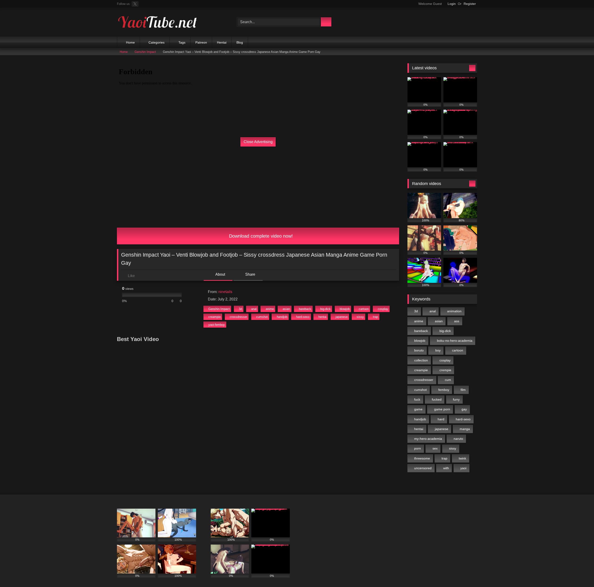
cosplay (383, 309)
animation (454, 311)
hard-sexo (302, 317)
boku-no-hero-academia (454, 340)
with (446, 468)
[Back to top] (580, 573)
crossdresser (238, 317)
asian (286, 309)
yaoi (463, 468)
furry (456, 399)
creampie (214, 317)
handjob (282, 317)
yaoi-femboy (216, 324)
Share (249, 274)
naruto (458, 438)
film (463, 390)
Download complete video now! (260, 236)
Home (130, 42)
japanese (342, 317)
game (418, 409)
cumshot (262, 317)
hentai (322, 317)
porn (417, 448)
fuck (417, 399)
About (220, 274)
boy (438, 350)
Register (470, 4)
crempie (445, 370)
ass (456, 321)
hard (441, 419)
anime (270, 309)
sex (435, 448)
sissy (360, 317)
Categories (156, 42)
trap (375, 317)
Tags (181, 42)
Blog (239, 42)
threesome (422, 458)
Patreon (201, 42)
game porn (442, 409)
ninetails (225, 292)
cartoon (364, 309)
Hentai (221, 42)
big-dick (325, 309)
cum (448, 380)
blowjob (345, 309)
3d (240, 309)
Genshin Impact (145, 52)
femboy (443, 390)
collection (421, 360)
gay (464, 409)
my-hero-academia (428, 438)
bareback (305, 309)
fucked (437, 399)
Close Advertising (258, 142)
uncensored (423, 468)
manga (465, 429)
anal (254, 309)
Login (452, 4)
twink (462, 458)
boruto (419, 350)
